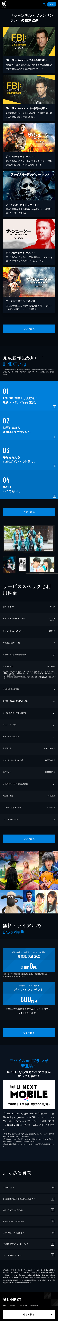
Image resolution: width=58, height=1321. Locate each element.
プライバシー (22, 1305)
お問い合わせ (34, 1305)
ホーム (5, 1305)
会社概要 (12, 1305)
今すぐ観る (29, 328)
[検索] (44, 4)
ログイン (51, 4)
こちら (44, 677)
